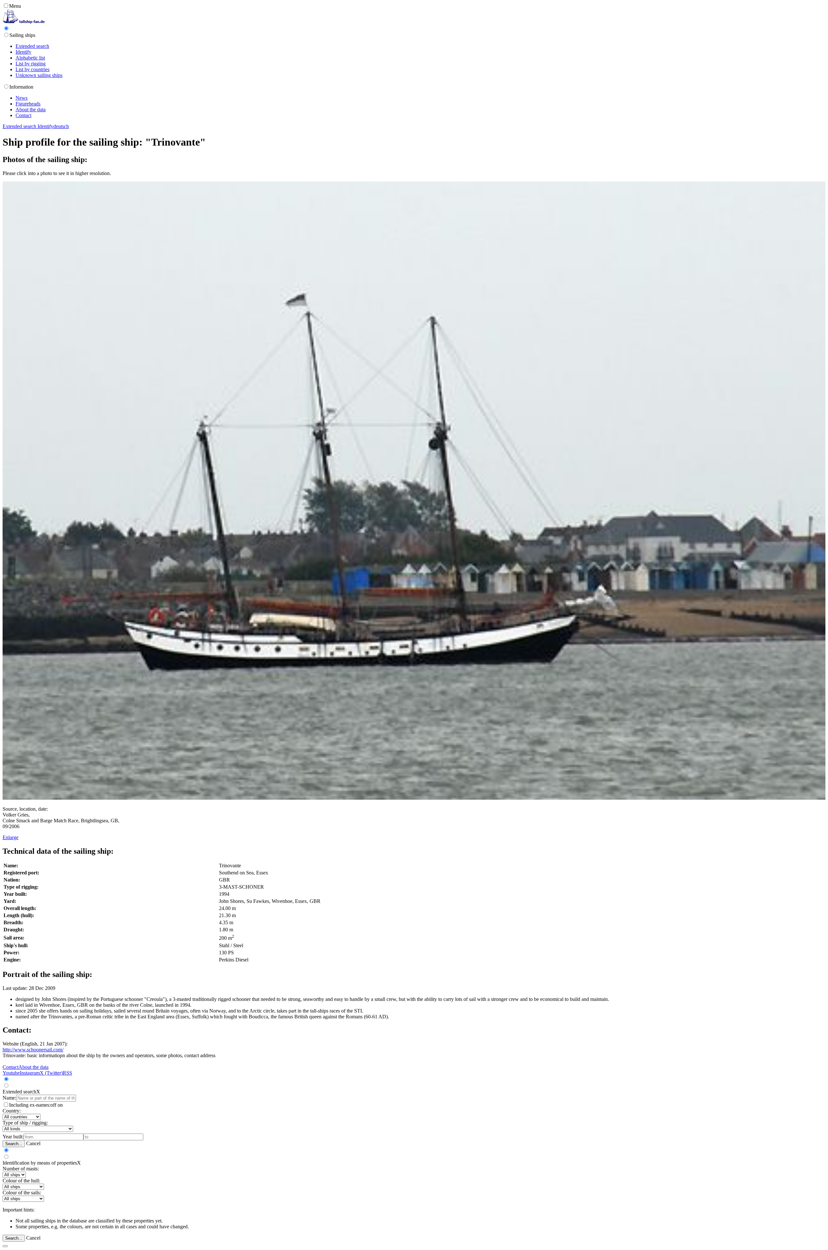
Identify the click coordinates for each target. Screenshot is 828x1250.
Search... (13, 1143)
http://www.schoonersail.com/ (33, 1049)
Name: (9, 1098)
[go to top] (5, 1246)
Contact (23, 115)
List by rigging (31, 63)
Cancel (33, 1143)
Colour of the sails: (22, 1192)
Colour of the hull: (21, 1180)
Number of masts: (21, 1168)
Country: (12, 1110)
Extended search (32, 46)
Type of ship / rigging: (25, 1122)
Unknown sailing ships (39, 75)
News (21, 98)
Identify (23, 52)
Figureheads (28, 103)
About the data (31, 109)
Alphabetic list (30, 57)
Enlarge (10, 837)
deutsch (61, 126)
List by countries (32, 69)
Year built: (13, 1136)
